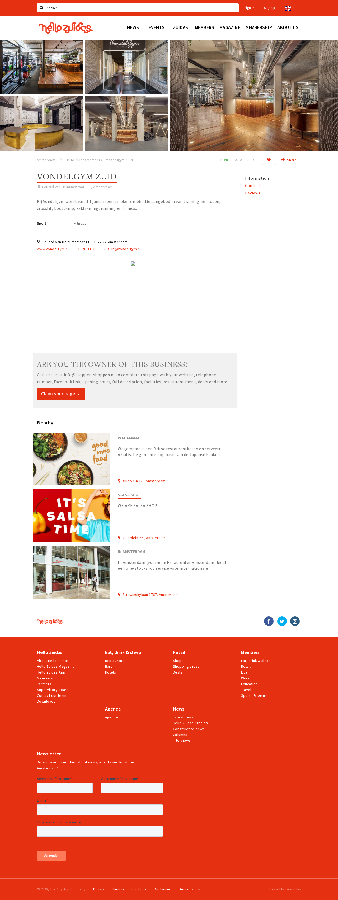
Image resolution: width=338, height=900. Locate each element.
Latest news (183, 717)
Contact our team (52, 695)
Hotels (110, 672)
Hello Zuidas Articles (190, 723)
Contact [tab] (253, 185)
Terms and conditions (129, 889)
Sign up (269, 8)
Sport (41, 223)
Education (249, 683)
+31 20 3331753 (88, 249)
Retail (179, 652)
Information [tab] (257, 178)
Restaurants (115, 660)
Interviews (182, 740)
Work (245, 678)
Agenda (113, 709)
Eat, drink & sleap (256, 660)
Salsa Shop (129, 494)
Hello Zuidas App (51, 672)
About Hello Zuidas (53, 660)
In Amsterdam (131, 551)
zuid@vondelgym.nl (123, 249)
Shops (178, 660)
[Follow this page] (269, 160)
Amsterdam (188, 889)
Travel (246, 689)
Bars (109, 666)
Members (45, 678)
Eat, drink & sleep (123, 652)
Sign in (250, 8)
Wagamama (128, 437)
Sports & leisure (255, 695)
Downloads (46, 701)
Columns (180, 734)
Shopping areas (186, 666)
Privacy (99, 889)
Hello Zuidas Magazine (56, 666)
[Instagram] (295, 621)
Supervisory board (53, 689)
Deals (177, 672)
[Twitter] (282, 621)
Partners (44, 683)
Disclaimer (162, 889)
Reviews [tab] (252, 193)
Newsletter (49, 754)
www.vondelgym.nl (53, 249)
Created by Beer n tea (284, 889)
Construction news (189, 728)
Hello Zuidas (49, 652)
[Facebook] (269, 621)
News (178, 709)
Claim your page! (59, 394)
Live (244, 672)
